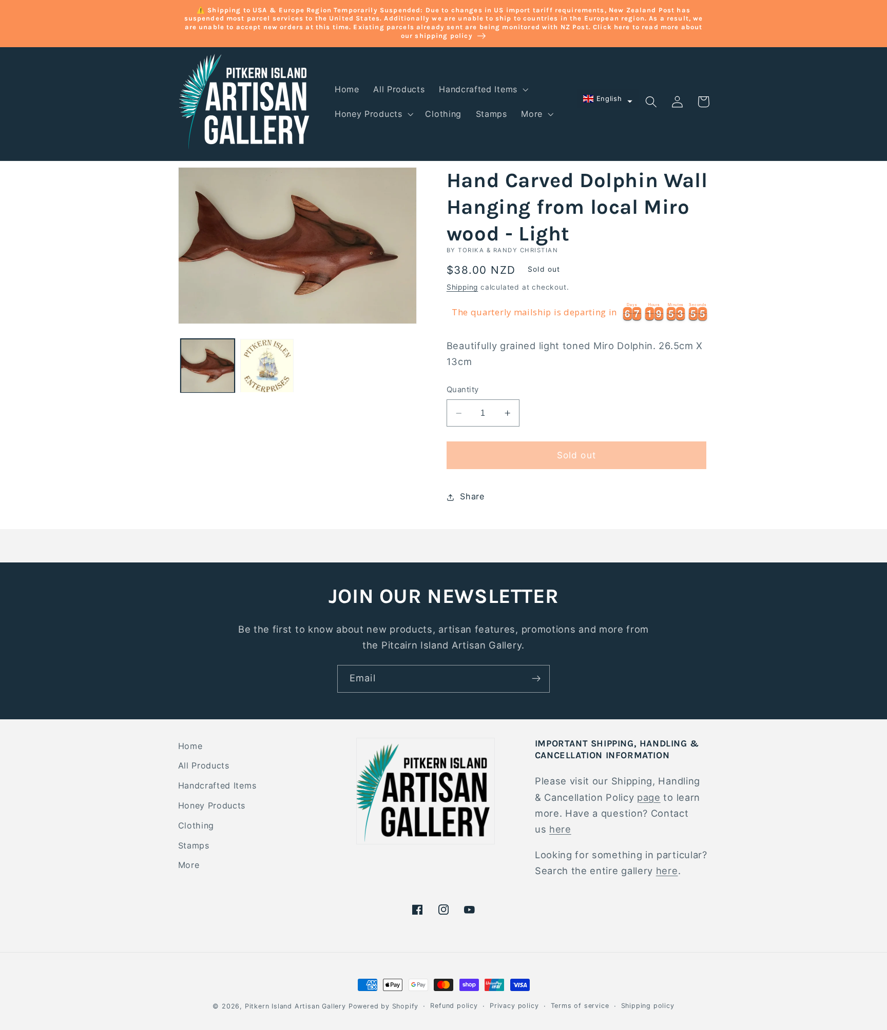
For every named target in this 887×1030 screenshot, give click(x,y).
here (560, 829)
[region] (578, 313)
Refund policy (453, 1005)
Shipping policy (647, 1005)
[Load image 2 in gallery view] (267, 365)
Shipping (462, 288)
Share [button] (472, 497)
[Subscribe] (536, 679)
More (189, 865)
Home (190, 746)
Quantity (463, 390)
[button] (482, 89)
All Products (203, 765)
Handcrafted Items (217, 785)
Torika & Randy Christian (508, 250)
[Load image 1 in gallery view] (207, 365)
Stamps (193, 845)
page (649, 797)
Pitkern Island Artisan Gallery (295, 1006)
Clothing (196, 825)
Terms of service (580, 1005)
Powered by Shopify (384, 1006)
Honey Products (212, 805)
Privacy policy (514, 1005)
